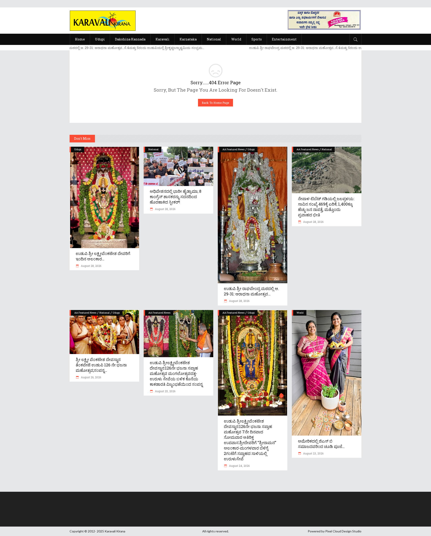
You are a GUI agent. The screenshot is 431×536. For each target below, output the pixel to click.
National (153, 149)
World (300, 312)
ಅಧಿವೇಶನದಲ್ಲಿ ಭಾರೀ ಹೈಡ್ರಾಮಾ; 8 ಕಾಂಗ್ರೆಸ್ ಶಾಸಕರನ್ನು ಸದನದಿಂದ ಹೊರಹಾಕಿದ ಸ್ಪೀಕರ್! (175, 196)
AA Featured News (233, 149)
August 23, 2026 (312, 453)
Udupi (77, 149)
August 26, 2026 (90, 377)
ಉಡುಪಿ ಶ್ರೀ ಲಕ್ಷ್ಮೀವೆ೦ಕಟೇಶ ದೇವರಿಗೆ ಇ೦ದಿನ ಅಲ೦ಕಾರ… (103, 256)
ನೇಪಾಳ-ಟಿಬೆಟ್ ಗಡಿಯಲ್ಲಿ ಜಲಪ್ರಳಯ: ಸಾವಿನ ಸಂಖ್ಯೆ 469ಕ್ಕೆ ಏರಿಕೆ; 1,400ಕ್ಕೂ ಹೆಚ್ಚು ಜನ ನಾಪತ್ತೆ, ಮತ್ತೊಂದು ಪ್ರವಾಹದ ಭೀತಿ (326, 206)
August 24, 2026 (239, 465)
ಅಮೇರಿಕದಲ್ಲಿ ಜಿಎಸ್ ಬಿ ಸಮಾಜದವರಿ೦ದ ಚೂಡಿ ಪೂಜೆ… (321, 443)
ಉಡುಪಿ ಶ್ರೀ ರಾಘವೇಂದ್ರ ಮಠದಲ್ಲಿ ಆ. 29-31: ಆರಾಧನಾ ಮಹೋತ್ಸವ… (251, 291)
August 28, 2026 (90, 266)
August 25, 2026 (164, 391)
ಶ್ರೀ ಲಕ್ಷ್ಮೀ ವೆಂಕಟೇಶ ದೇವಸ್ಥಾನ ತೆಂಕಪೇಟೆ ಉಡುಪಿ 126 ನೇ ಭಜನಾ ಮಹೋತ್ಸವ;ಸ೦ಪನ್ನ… (101, 365)
